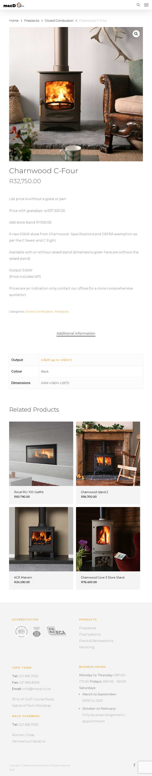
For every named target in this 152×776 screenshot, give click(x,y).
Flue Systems (90, 634)
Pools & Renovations (96, 641)
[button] (146, 5)
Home (14, 20)
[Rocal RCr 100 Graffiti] (41, 454)
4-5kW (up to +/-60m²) (56, 360)
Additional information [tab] (76, 333)
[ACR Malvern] (41, 539)
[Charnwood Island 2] (108, 454)
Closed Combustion (59, 20)
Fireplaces (31, 20)
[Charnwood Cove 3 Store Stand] (108, 539)
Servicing (87, 647)
